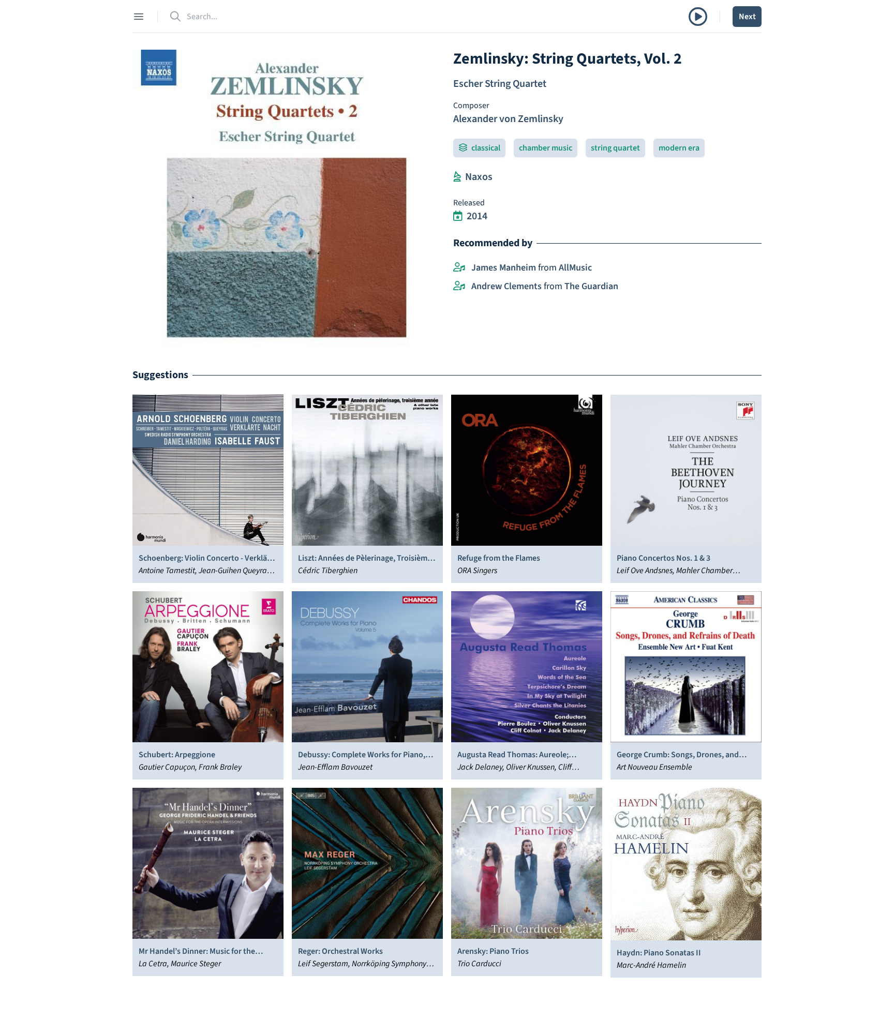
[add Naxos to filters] (457, 177)
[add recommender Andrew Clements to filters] (459, 286)
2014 (477, 216)
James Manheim (503, 267)
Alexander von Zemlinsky (508, 119)
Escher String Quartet (499, 84)
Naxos (479, 177)
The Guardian (591, 286)
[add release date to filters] (458, 216)
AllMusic (575, 267)
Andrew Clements (506, 286)
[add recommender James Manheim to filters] (459, 268)
